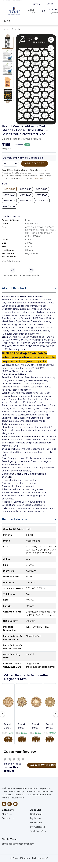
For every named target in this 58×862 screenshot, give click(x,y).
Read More (18, 797)
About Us (6, 814)
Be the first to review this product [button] (21, 138)
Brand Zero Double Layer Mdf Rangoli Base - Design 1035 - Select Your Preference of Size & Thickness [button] (22, 726)
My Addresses (37, 827)
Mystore (44, 858)
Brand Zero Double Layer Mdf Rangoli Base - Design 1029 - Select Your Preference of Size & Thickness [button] (50, 726)
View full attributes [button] (11, 261)
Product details (14, 519)
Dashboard (35, 814)
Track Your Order (38, 831)
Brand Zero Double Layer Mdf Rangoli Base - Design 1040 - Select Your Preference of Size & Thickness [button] (8, 726)
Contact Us (7, 818)
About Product (14, 288)
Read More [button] (39, 178)
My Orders (35, 818)
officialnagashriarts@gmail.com (18, 843)
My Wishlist (36, 822)
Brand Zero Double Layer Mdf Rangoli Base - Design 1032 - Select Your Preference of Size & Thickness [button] (36, 726)
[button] (51, 3)
